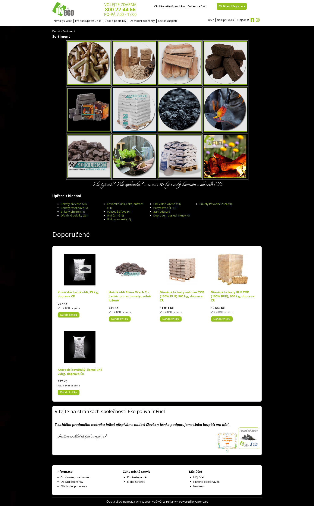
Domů (56, 31)
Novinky (198, 486)
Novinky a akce (63, 21)
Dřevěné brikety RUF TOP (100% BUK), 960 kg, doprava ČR (232, 296)
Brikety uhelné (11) (73, 212)
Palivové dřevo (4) (118, 212)
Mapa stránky (136, 482)
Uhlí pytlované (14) (119, 219)
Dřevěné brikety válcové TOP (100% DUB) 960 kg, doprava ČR (182, 296)
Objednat (243, 20)
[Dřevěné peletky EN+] (89, 84)
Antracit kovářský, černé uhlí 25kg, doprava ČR (80, 372)
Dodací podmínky (115, 21)
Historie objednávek (206, 482)
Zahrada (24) (161, 212)
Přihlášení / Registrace (232, 6)
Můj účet (198, 477)
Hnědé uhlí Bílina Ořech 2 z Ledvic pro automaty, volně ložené (130, 296)
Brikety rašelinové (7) (74, 208)
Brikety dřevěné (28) (74, 204)
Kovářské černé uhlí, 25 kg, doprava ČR (78, 294)
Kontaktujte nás (137, 477)
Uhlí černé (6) (115, 215)
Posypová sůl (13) (164, 208)
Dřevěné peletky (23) (74, 215)
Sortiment (69, 31)
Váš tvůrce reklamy (164, 501)
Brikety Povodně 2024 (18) (216, 204)
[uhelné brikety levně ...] (89, 131)
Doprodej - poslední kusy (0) (171, 215)
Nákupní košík (225, 20)
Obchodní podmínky (142, 21)
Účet (211, 20)
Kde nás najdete (168, 21)
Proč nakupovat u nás (88, 21)
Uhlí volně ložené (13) (166, 204)
